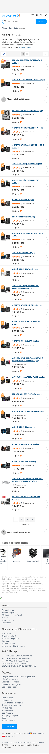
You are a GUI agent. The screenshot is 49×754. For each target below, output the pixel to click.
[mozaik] (27, 54)
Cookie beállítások (9, 687)
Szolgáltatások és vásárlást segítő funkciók (19, 677)
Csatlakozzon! (9, 726)
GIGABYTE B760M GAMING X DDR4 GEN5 (19, 666)
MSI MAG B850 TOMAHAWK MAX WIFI (17, 656)
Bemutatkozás (8, 610)
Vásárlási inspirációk (10, 682)
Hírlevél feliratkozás (10, 679)
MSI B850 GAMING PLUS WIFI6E (15, 661)
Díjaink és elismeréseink (12, 615)
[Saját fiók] (46, 15)
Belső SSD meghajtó (10, 638)
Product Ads (7, 708)
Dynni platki (10, 736)
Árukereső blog (8, 620)
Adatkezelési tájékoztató (12, 742)
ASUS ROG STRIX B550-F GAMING (16, 658)
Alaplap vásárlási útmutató (19, 99)
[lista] (23, 54)
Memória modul (8, 643)
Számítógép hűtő (33, 561)
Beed (4, 718)
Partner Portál (8, 698)
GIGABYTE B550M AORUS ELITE (15, 663)
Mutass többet (25, 47)
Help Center (7, 700)
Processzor (16, 561)
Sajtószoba (6, 622)
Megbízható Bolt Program (12, 703)
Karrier (5, 617)
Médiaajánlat (7, 710)
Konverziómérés (8, 720)
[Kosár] (41, 15)
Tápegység (6, 641)
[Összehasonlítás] (37, 15)
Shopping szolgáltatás (11, 715)
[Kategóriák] (32, 15)
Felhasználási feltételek (34, 742)
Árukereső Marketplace (11, 705)
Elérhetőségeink (8, 612)
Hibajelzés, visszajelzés (11, 684)
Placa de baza (38, 733)
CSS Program (7, 713)
